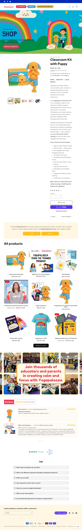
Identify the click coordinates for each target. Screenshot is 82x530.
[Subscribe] (31, 513)
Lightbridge (21, 6)
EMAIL (50, 233)
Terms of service (51, 526)
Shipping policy (71, 526)
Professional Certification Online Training (16, 305)
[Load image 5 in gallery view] (38, 101)
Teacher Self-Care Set (16, 338)
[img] (19, 402)
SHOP (32, 233)
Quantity (52, 193)
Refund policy (42, 526)
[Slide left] (6, 101)
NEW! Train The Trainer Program (41, 274)
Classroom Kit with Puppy (16, 274)
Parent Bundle (66, 274)
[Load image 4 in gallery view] (31, 101)
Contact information (61, 526)
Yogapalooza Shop (12, 526)
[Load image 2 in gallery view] (18, 101)
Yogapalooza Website (45, 6)
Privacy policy (34, 526)
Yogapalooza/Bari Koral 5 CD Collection (66, 338)
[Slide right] (43, 101)
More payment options (61, 210)
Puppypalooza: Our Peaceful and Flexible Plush (65, 306)
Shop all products (10, 46)
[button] (69, 6)
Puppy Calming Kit (41, 305)
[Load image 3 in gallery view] (24, 101)
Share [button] (53, 216)
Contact (31, 6)
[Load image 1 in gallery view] (11, 101)
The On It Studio (25, 526)
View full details (66, 216)
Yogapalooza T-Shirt (41, 338)
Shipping (52, 70)
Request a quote (41, 345)
